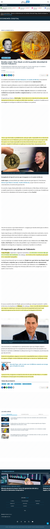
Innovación (25, 503)
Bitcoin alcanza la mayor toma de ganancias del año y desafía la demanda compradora (19, 489)
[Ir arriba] (48, 523)
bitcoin (4, 384)
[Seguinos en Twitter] (28, 521)
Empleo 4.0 (12, 503)
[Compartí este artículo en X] (4, 75)
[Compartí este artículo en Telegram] (11, 75)
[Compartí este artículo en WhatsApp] (7, 75)
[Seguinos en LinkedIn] (25, 521)
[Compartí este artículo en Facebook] (2, 75)
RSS (25, 510)
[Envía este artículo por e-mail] (13, 75)
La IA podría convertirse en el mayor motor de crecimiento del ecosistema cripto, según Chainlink (28, 418)
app (8, 384)
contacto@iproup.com (5, 516)
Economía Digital (25, 500)
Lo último (12, 500)
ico (12, 384)
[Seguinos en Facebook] (21, 521)
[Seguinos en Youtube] (32, 521)
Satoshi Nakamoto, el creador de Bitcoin (27, 79)
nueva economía (27, 384)
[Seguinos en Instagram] (17, 521)
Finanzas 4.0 (37, 500)
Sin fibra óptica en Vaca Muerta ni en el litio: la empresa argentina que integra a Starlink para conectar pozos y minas (28, 424)
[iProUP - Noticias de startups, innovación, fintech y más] (25, 2)
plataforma (18, 384)
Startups (37, 503)
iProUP (4, 70)
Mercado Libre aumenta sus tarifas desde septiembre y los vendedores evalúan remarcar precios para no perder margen (28, 429)
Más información (8, 14)
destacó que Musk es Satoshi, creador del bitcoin (15, 182)
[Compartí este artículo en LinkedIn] (9, 75)
